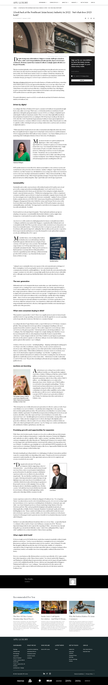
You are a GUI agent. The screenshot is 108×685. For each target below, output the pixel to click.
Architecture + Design (18, 667)
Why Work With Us (87, 649)
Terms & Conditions (79, 674)
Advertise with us (31, 651)
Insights (74, 2)
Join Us (93, 2)
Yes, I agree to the (81, 76)
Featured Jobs (86, 651)
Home (15, 7)
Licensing (29, 657)
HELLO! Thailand (17, 657)
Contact (71, 653)
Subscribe (71, 651)
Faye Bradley (18, 18)
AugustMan (16, 655)
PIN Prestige (16, 653)
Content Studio (31, 655)
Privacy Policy (85, 76)
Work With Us (54, 2)
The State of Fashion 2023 (20, 82)
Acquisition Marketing (32, 649)
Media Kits (71, 649)
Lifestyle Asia (16, 651)
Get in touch (84, 2)
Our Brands (42, 2)
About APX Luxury (45, 649)
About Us (64, 2)
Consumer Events (31, 653)
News (56, 649)
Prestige (15, 649)
